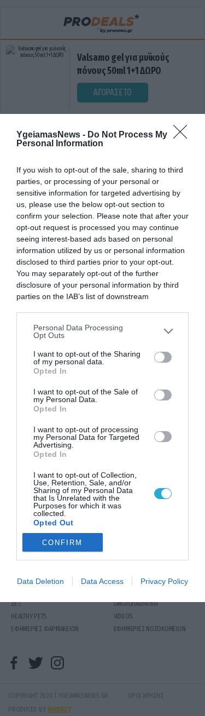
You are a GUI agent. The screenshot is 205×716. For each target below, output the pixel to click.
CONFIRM (62, 543)
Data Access (102, 581)
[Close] (183, 135)
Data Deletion (40, 581)
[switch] (163, 357)
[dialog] (102, 358)
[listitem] (102, 331)
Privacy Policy (164, 581)
